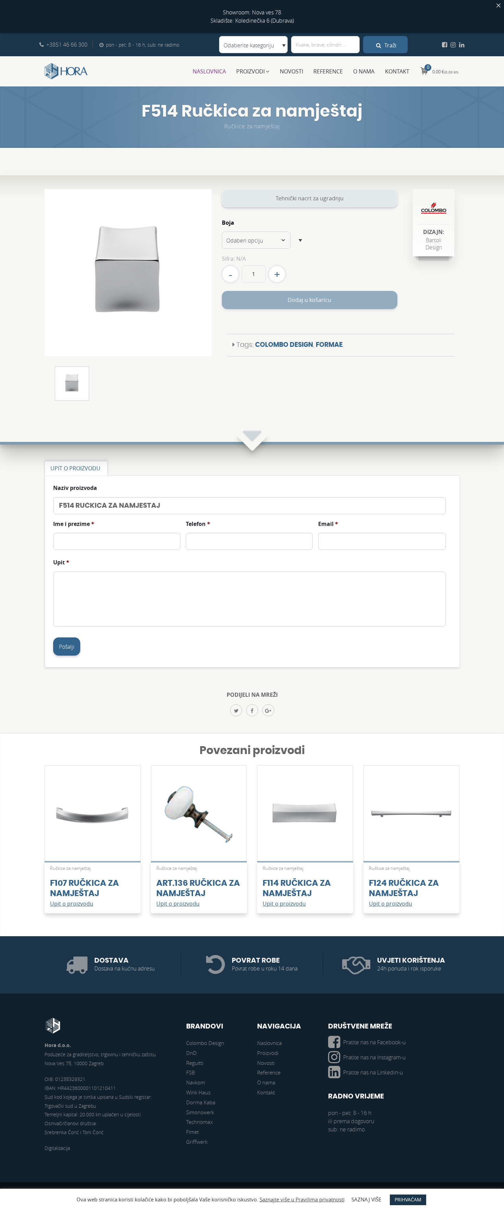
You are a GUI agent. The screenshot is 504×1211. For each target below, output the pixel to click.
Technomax (199, 1121)
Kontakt (397, 71)
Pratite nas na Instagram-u (374, 1057)
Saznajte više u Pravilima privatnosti (302, 1199)
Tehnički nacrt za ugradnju (310, 198)
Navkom (195, 1082)
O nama (363, 71)
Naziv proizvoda (75, 488)
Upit (61, 562)
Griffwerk (196, 1141)
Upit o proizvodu (71, 903)
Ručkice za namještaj (252, 126)
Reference (328, 71)
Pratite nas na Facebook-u (374, 1042)
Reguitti (194, 1062)
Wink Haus (198, 1092)
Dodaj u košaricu (309, 300)
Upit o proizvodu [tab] (75, 468)
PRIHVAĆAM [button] (408, 1199)
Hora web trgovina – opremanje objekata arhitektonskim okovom (66, 71)
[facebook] (252, 710)
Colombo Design (284, 345)
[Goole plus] (268, 710)
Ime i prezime (73, 524)
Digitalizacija (57, 1148)
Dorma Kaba (200, 1102)
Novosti (291, 71)
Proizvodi (250, 71)
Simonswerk (200, 1112)
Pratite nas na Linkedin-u (373, 1072)
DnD (191, 1052)
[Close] (498, 5)
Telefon (198, 524)
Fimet (192, 1131)
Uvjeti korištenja (411, 960)
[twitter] (236, 710)
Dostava (111, 960)
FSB (190, 1072)
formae (329, 345)
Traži (389, 45)
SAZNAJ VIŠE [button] (366, 1199)
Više (92, 817)
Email (328, 524)
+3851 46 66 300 (66, 44)
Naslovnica (209, 71)
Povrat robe (256, 960)
